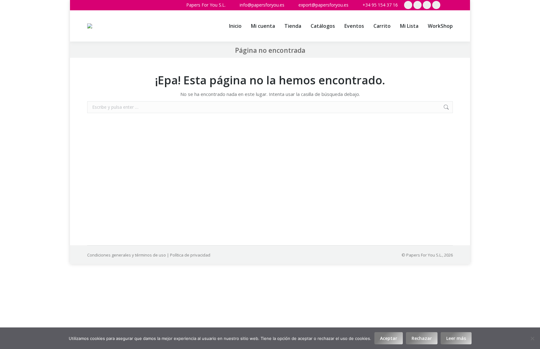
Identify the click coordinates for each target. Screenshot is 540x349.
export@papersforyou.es (323, 5)
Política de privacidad (190, 255)
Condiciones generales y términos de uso (126, 255)
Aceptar (388, 338)
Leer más (456, 338)
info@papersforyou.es (262, 5)
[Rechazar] (532, 338)
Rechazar (422, 338)
